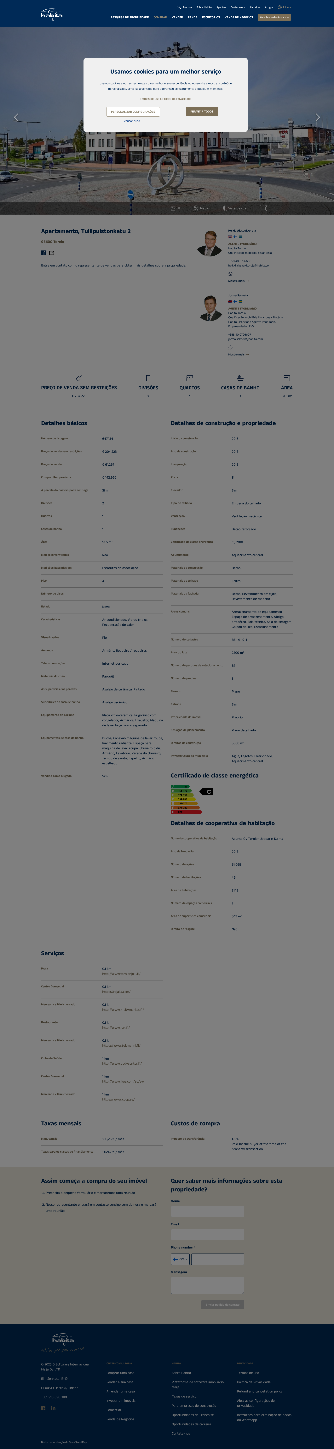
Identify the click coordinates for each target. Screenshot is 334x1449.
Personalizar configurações (133, 112)
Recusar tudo (131, 121)
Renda (192, 17)
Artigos (269, 7)
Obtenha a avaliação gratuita (274, 17)
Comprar (160, 17)
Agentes (221, 7)
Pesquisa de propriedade (130, 17)
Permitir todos (201, 111)
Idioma (287, 7)
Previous (16, 117)
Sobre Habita (204, 7)
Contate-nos (238, 7)
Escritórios (211, 17)
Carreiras (255, 7)
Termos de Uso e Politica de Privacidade (165, 99)
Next (318, 117)
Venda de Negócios (239, 17)
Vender (177, 17)
